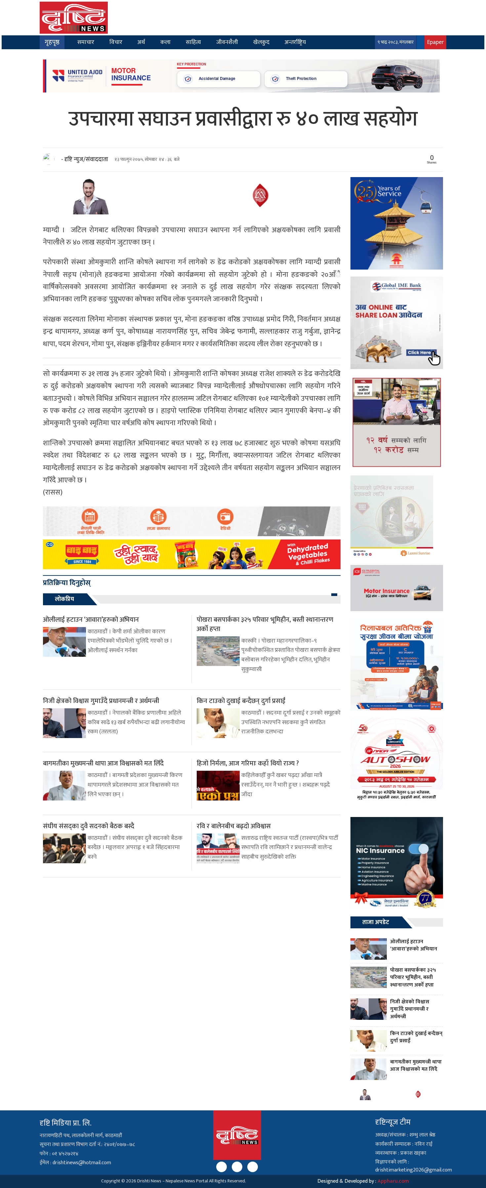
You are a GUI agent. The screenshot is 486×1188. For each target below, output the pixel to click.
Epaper (435, 42)
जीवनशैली (227, 42)
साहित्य (193, 42)
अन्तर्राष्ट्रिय (295, 42)
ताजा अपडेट (375, 922)
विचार (115, 42)
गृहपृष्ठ (52, 42)
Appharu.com (393, 1181)
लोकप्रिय (64, 599)
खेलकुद (261, 42)
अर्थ (141, 42)
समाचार (85, 42)
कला (165, 42)
